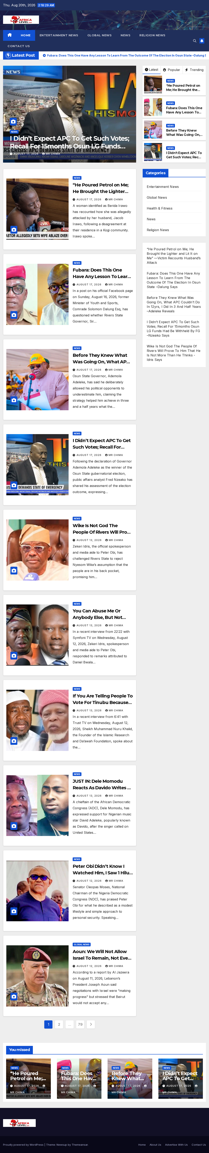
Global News (99, 35)
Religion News (152, 35)
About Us (155, 1144)
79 (80, 1024)
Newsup (62, 1144)
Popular (173, 70)
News (125, 35)
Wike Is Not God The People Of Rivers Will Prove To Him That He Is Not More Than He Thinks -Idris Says (72, 146)
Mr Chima (56, 153)
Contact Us (19, 46)
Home (26, 35)
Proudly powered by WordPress (23, 1144)
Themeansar (80, 1144)
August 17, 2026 (89, 199)
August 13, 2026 (29, 153)
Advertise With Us (176, 1144)
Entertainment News (59, 35)
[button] (194, 41)
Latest (153, 70)
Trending (196, 70)
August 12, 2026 (89, 880)
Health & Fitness (159, 208)
